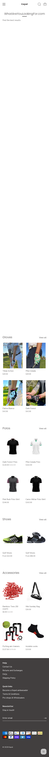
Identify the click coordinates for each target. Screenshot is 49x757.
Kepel (24, 4)
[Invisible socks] (36, 631)
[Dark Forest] (36, 393)
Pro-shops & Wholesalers (13, 698)
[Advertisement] (24, 46)
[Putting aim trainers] (13, 631)
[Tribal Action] (13, 355)
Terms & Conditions (11, 694)
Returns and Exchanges (13, 670)
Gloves (7, 337)
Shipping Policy (9, 678)
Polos (6, 428)
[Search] (39, 4)
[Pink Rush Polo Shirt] (13, 484)
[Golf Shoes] (13, 537)
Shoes (7, 519)
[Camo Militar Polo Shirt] (36, 484)
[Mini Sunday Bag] (36, 591)
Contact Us (7, 666)
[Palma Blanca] (13, 393)
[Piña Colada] (36, 355)
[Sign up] (45, 718)
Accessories (11, 573)
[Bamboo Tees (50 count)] (13, 591)
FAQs (5, 674)
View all (42, 337)
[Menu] (4, 4)
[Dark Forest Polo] (13, 446)
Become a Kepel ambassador (15, 690)
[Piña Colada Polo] (36, 446)
